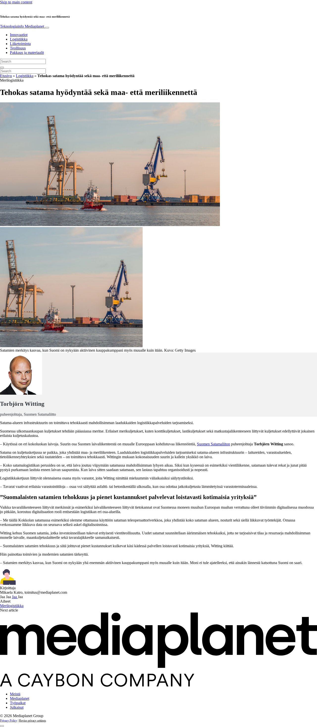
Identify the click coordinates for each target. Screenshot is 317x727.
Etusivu (6, 76)
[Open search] (2, 67)
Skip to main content (16, 2)
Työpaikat (18, 703)
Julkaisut (17, 707)
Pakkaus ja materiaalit (27, 52)
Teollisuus (18, 48)
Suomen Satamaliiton (213, 444)
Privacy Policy (8, 720)
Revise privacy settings (32, 720)
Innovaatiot (18, 35)
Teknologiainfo (22, 26)
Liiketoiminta (20, 44)
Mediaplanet (19, 698)
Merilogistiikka (12, 606)
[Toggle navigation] (47, 27)
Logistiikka (18, 39)
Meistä (15, 694)
